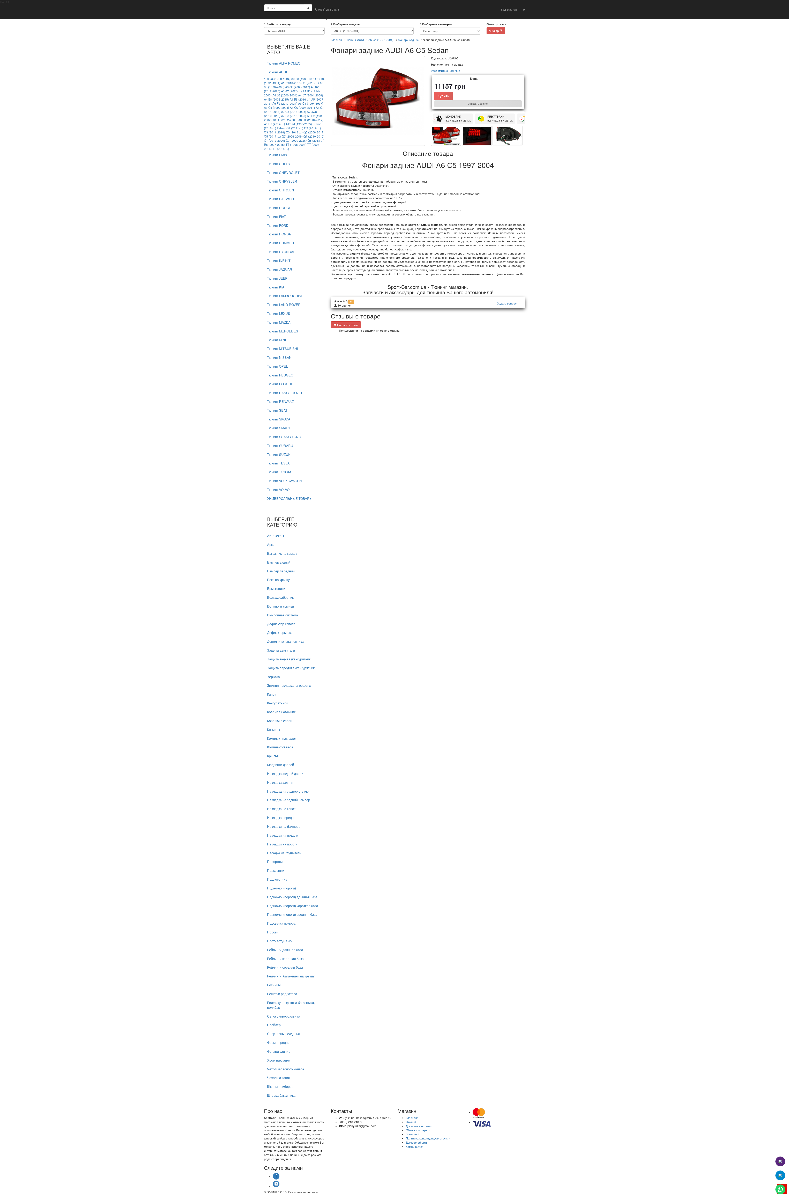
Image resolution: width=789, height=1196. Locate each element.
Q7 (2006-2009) (292, 136)
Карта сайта (414, 1146)
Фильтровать (496, 24)
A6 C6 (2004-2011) (302, 107)
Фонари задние (408, 40)
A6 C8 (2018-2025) (293, 112)
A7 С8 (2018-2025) (293, 116)
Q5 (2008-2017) (313, 132)
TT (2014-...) (280, 149)
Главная (336, 40)
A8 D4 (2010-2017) (310, 120)
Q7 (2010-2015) (313, 136)
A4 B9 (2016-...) (300, 99)
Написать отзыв (347, 325)
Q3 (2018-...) (294, 132)
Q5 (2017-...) (272, 136)
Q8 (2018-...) (316, 140)
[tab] (294, 63)
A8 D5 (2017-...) (274, 124)
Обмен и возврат (417, 1130)
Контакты (412, 1134)
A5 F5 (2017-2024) (284, 103)
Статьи (410, 1122)
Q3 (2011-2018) (274, 132)
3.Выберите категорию (436, 24)
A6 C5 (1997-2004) (276, 107)
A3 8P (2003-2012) (297, 87)
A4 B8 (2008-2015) (276, 99)
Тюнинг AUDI (355, 40)
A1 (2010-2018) (291, 83)
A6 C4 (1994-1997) (310, 103)
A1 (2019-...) (310, 83)
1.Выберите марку (277, 24)
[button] (509, 9)
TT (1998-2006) (296, 144)
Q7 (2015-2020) (274, 140)
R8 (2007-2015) (274, 144)
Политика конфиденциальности (427, 1138)
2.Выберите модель (345, 24)
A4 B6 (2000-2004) (284, 95)
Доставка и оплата (418, 1126)
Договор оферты (417, 1142)
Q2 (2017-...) (312, 128)
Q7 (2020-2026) (296, 140)
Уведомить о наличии (445, 70)
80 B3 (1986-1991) (303, 79)
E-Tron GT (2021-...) (290, 128)
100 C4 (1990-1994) (277, 79)
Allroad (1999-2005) (299, 124)
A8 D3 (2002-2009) (285, 120)
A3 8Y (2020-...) (291, 91)
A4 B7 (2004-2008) (310, 95)
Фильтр (494, 31)
